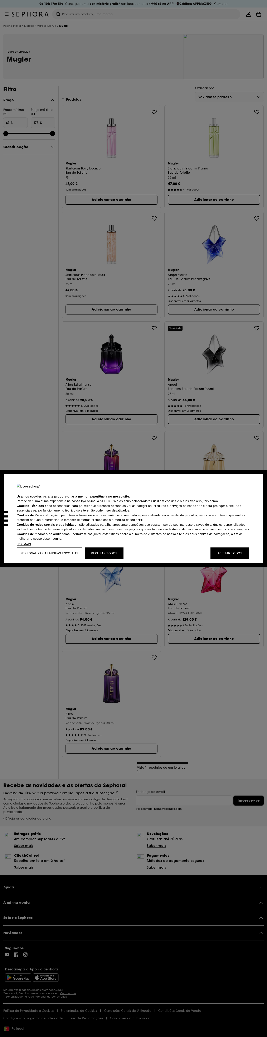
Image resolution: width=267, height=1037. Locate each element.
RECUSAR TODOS (104, 553)
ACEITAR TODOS (230, 553)
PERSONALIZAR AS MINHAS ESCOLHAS (49, 553)
